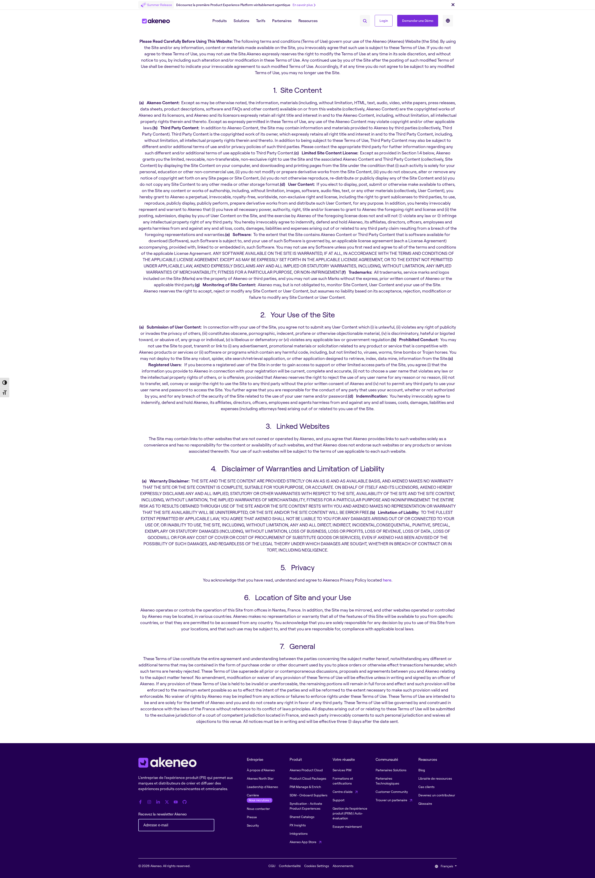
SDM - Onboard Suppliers (308, 795)
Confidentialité (290, 866)
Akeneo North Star (260, 778)
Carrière (259, 797)
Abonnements (343, 866)
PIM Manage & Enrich (305, 787)
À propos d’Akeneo (261, 770)
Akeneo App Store (303, 842)
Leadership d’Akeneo (262, 787)
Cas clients (426, 787)
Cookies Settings (316, 866)
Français (447, 866)
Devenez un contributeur (436, 795)
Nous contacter (258, 809)
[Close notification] (453, 4)
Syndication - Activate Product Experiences (306, 806)
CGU (271, 866)
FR (448, 21)
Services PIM (342, 770)
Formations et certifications (343, 780)
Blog (421, 770)
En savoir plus (303, 5)
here (387, 579)
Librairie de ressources (435, 778)
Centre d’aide (343, 792)
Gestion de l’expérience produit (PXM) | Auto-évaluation (350, 813)
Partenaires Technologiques (387, 780)
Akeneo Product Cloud (306, 770)
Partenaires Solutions (391, 770)
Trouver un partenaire (392, 800)
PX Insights (298, 825)
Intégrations (299, 833)
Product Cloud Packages (308, 778)
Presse (252, 817)
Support (338, 800)
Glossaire (425, 803)
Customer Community (392, 792)
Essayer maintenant (347, 826)
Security (253, 825)
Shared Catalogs (302, 817)
